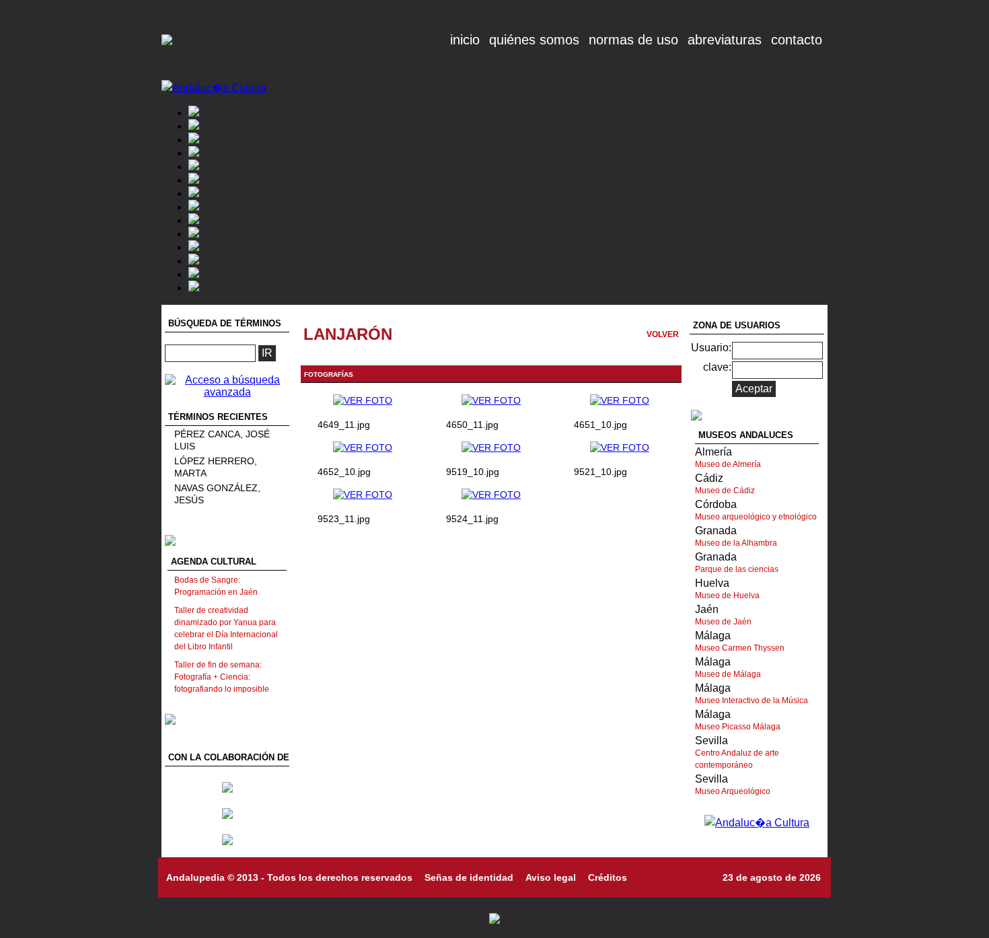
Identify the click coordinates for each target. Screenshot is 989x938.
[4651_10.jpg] (619, 400)
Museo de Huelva (727, 595)
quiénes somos (534, 39)
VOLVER (663, 334)
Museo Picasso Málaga (737, 726)
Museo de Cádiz (725, 490)
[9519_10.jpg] (491, 447)
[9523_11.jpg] (362, 494)
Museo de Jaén (723, 621)
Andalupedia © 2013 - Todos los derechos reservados (289, 877)
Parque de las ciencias (736, 569)
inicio (465, 39)
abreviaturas (725, 39)
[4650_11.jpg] (491, 400)
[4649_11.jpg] (362, 400)
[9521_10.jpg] (619, 447)
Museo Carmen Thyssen (739, 648)
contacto (796, 39)
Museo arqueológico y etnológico (756, 516)
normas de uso (633, 39)
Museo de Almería (728, 464)
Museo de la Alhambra (736, 543)
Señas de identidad (469, 877)
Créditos (607, 877)
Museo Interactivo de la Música (751, 700)
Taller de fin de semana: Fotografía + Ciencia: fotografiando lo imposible (221, 677)
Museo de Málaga (728, 674)
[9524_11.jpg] (491, 494)
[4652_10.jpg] (362, 447)
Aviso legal (550, 877)
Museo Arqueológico (732, 791)
